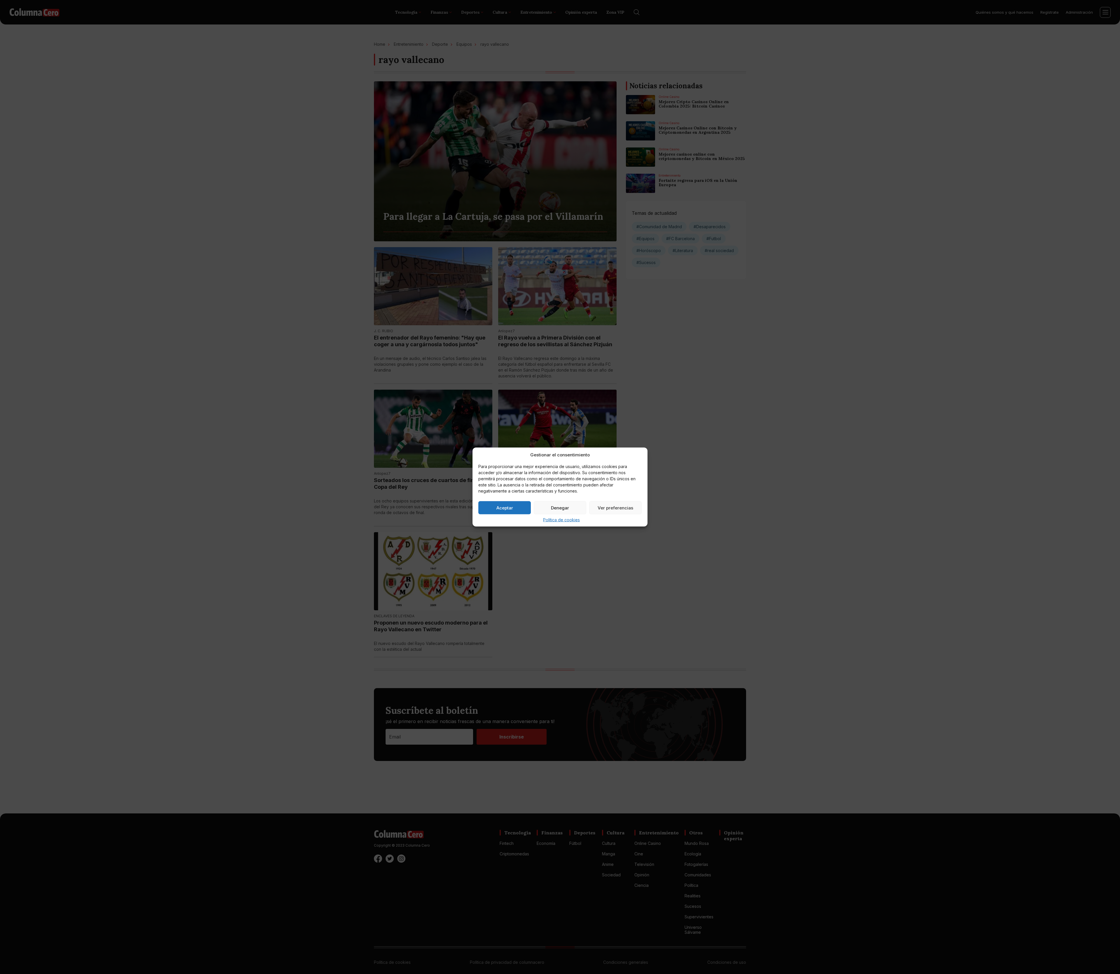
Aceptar (504, 507)
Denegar (560, 507)
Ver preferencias (615, 507)
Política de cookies (561, 519)
